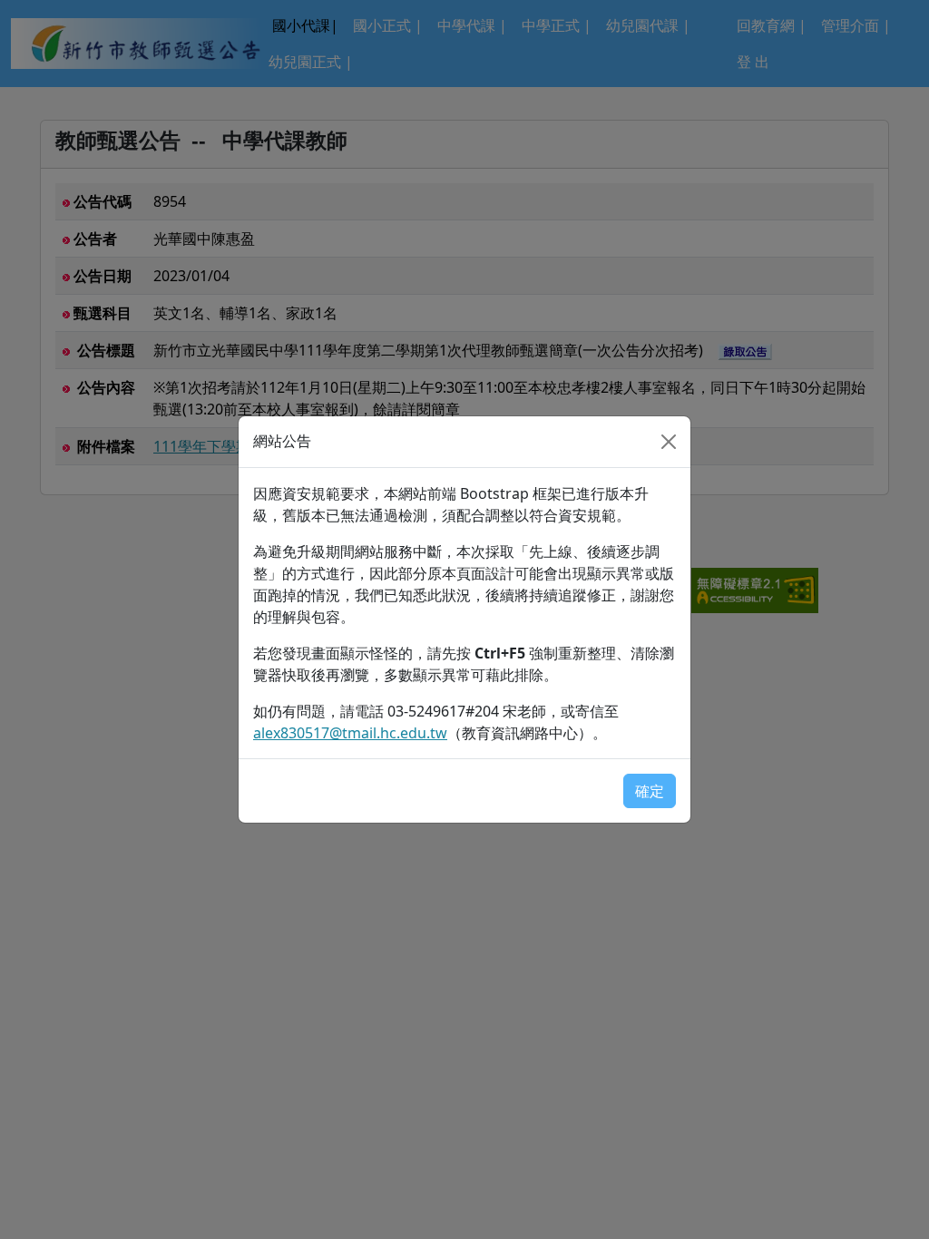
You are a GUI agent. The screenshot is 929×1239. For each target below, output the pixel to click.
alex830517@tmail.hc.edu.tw (350, 733)
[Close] (668, 441)
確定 (649, 791)
